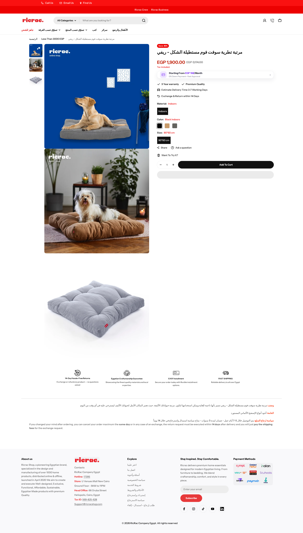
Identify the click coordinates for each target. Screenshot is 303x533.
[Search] (144, 20)
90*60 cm (163, 140)
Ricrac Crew (141, 9)
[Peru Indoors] (167, 125)
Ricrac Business (159, 9)
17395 (87, 476)
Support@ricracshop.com (88, 504)
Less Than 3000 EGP (52, 38)
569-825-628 (89, 499)
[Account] (265, 20)
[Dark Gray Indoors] (174, 125)
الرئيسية (33, 38)
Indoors (162, 111)
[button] (215, 175)
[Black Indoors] (159, 125)
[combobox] (100, 20)
